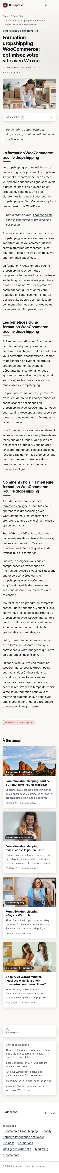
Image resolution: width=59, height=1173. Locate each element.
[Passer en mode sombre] (45, 5)
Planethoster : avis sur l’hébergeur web (28, 1080)
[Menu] (54, 5)
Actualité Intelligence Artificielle (23, 1137)
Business (8, 1143)
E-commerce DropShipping (20, 31)
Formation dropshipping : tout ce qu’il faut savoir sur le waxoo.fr (30, 134)
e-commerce (11, 1155)
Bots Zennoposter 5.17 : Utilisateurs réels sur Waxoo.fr (26, 1064)
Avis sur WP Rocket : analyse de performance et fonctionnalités (24, 1073)
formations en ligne (15, 506)
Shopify (46, 1131)
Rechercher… (13, 1032)
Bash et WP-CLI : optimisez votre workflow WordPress (25, 1088)
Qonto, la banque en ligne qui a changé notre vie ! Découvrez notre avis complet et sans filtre (28, 1054)
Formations (25, 1143)
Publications (19, 16)
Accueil (6, 16)
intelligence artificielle (17, 1149)
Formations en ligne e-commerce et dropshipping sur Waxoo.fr (29, 219)
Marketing (41, 1149)
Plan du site (50, 1113)
